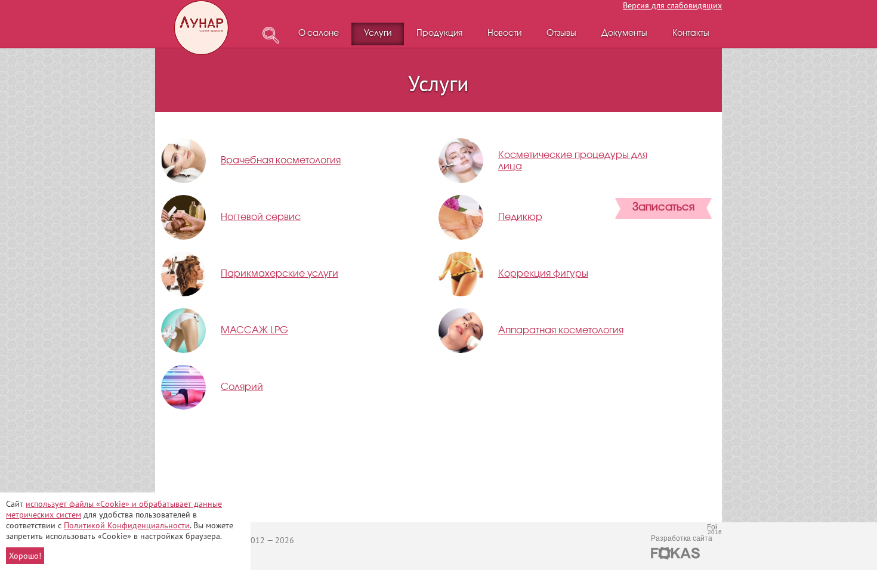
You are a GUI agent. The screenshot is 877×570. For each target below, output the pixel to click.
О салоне (318, 34)
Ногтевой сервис (261, 217)
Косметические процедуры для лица (572, 161)
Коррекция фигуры (543, 273)
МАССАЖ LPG (254, 330)
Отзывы (561, 34)
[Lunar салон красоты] (202, 27)
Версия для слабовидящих (672, 5)
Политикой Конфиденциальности (127, 525)
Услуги (377, 34)
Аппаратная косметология (560, 330)
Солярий (242, 387)
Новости (504, 34)
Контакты (690, 34)
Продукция (439, 34)
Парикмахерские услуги (279, 273)
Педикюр (520, 217)
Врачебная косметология (281, 160)
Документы (624, 34)
